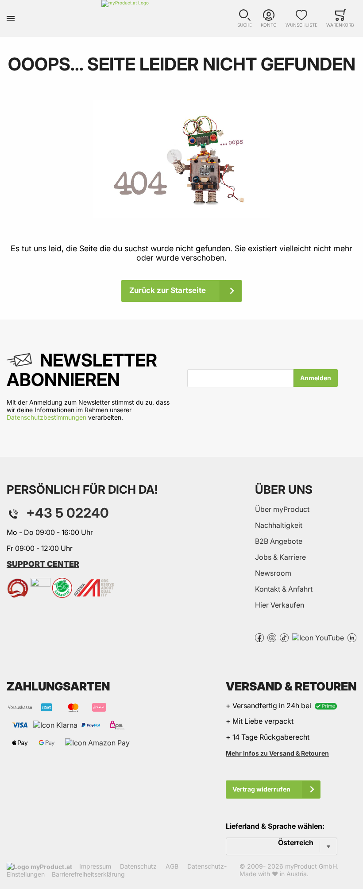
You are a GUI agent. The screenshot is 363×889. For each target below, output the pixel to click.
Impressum (95, 866)
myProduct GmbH (311, 866)
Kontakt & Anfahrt (284, 589)
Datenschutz (138, 866)
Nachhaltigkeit (278, 525)
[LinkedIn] (352, 636)
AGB (172, 866)
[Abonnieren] (315, 378)
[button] (244, 18)
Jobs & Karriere (280, 557)
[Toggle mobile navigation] (10, 18)
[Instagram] (271, 636)
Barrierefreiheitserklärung (88, 874)
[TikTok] (284, 636)
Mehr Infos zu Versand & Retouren (277, 753)
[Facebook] (259, 636)
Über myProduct (282, 509)
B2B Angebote (278, 541)
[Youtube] (318, 636)
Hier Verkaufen (279, 604)
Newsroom (273, 573)
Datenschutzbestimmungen (46, 417)
